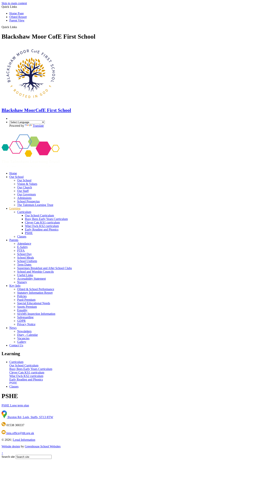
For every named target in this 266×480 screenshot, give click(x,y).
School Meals (25, 257)
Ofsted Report (18, 17)
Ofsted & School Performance (35, 289)
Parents (13, 240)
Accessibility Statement (31, 278)
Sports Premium (27, 306)
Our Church (24, 187)
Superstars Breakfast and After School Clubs (44, 268)
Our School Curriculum (39, 215)
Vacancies (23, 338)
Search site (8, 456)
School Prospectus (28, 201)
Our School (16, 176)
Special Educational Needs (33, 303)
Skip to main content (14, 3)
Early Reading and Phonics (41, 229)
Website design (11, 446)
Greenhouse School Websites (43, 446)
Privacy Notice (26, 324)
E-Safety (22, 247)
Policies (22, 296)
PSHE (29, 233)
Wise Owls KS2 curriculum (42, 226)
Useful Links (25, 275)
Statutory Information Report (35, 292)
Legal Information (24, 439)
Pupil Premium (26, 299)
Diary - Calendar (27, 334)
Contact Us (16, 345)
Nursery (22, 282)
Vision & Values (27, 183)
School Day (24, 254)
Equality (22, 310)
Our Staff (23, 191)
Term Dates (24, 264)
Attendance (24, 243)
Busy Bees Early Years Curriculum (46, 219)
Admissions (24, 198)
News (13, 327)
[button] (18, 27)
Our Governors (26, 194)
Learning (14, 208)
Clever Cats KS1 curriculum (42, 222)
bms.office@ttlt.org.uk (20, 433)
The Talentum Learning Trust (35, 205)
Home (13, 173)
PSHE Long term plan (15, 405)
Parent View (17, 20)
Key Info (14, 285)
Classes (21, 236)
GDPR (21, 320)
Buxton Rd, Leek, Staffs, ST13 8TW (30, 417)
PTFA (21, 250)
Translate (38, 125)
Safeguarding (25, 317)
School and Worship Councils (35, 271)
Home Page (16, 13)
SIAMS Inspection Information (36, 313)
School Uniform (27, 261)
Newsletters (24, 331)
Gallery (21, 341)
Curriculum (24, 212)
